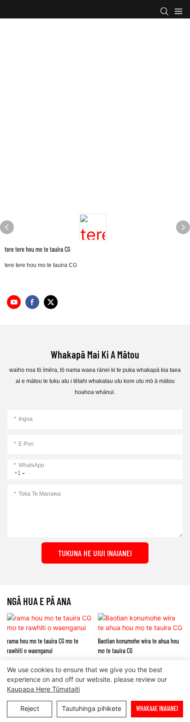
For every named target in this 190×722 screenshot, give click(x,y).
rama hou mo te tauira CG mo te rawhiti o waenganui (42, 646)
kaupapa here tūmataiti (43, 689)
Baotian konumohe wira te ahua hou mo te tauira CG (138, 646)
